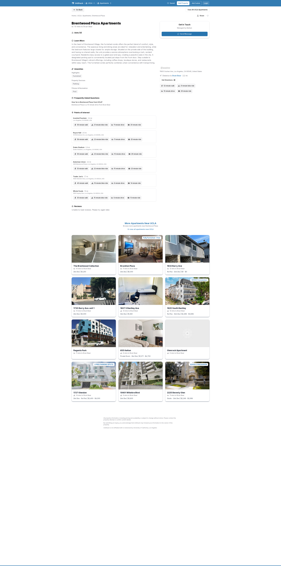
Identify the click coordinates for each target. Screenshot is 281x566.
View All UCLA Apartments (198, 10)
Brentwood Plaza (98, 16)
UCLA (79, 16)
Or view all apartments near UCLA (140, 229)
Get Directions (167, 80)
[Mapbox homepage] (165, 68)
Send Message (186, 34)
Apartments (87, 16)
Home (74, 16)
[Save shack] (207, 15)
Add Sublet (196, 3)
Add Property (183, 3)
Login (206, 3)
